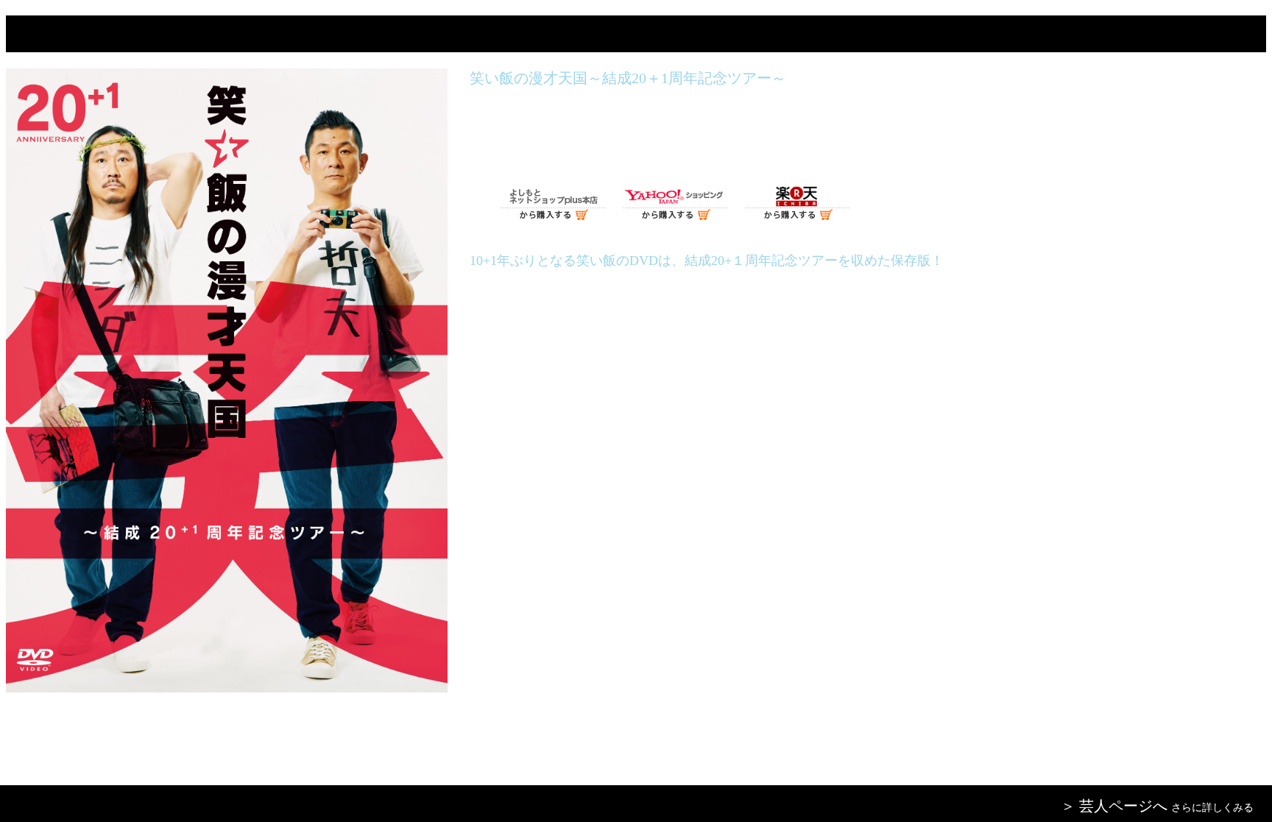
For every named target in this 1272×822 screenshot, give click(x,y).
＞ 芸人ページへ (1114, 806)
